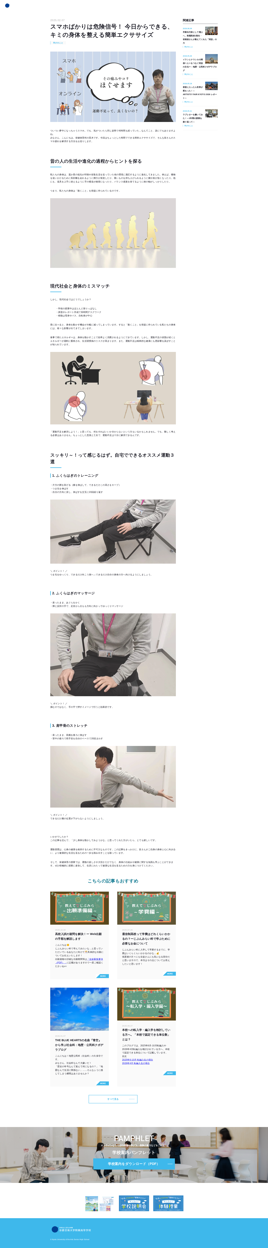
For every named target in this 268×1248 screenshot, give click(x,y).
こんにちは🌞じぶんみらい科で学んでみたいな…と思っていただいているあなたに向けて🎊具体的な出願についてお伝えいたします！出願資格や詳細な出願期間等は (79, 952)
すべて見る (113, 1099)
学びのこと (58, 43)
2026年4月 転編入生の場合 (136, 1063)
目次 (124, 1056)
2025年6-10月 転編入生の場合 (137, 1060)
